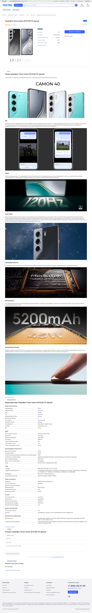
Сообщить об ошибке (10, 526)
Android (40, 416)
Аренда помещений (50, 587)
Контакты (73, 1)
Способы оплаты (28, 590)
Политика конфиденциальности (53, 592)
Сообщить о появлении (75, 31)
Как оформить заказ (28, 585)
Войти (88, 1)
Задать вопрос (73, 592)
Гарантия (62, 1)
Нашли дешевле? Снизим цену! (9, 592)
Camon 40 (40, 410)
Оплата (67, 1)
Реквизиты (48, 590)
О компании (79, 1)
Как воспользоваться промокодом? (32, 592)
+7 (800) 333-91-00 (15, 1)
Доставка (56, 1)
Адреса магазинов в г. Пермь (74, 588)
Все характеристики (41, 45)
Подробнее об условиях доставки (12, 570)
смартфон (40, 414)
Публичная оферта (50, 594)
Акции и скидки (5, 590)
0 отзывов (14, 24)
